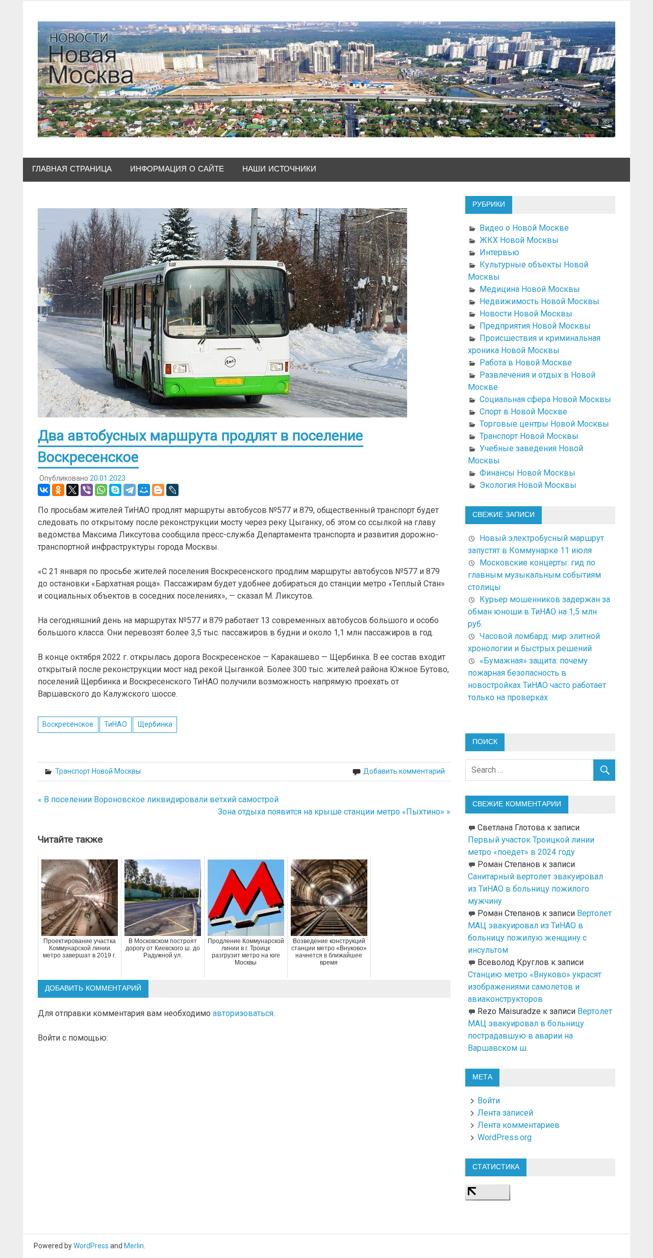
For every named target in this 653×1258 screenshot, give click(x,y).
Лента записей (505, 1113)
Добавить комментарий (404, 771)
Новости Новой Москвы (526, 313)
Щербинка (155, 724)
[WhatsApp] (101, 490)
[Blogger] (158, 490)
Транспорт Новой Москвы (98, 771)
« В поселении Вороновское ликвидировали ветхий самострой (158, 799)
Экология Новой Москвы (528, 485)
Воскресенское (67, 724)
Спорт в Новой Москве (523, 411)
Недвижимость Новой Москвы (539, 301)
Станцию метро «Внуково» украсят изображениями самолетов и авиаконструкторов (534, 987)
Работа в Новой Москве (526, 362)
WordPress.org (505, 1137)
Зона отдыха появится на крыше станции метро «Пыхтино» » (334, 812)
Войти (489, 1100)
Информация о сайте (177, 169)
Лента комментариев (519, 1125)
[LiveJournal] (172, 490)
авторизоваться (243, 1013)
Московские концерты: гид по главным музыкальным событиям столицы (534, 575)
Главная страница (72, 169)
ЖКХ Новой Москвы (519, 240)
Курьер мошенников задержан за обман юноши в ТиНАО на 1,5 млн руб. (539, 612)
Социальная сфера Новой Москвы (545, 399)
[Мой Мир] (144, 490)
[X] (72, 490)
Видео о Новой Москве (524, 228)
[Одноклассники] (58, 490)
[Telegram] (129, 490)
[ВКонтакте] (44, 490)
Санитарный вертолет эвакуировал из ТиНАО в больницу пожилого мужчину (535, 889)
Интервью (499, 252)
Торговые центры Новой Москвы (544, 424)
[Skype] (115, 490)
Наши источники (279, 169)
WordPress (91, 1246)
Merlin (134, 1246)
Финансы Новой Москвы (527, 473)
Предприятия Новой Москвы (535, 326)
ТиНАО (115, 724)
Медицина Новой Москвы (530, 289)
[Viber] (87, 490)
